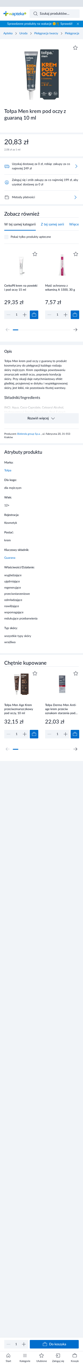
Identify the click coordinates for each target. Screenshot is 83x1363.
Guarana (9, 557)
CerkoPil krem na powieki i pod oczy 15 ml (20, 287)
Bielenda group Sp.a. (29, 434)
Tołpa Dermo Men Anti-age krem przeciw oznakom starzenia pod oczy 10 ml (60, 709)
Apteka (8, 33)
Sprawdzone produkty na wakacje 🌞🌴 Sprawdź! (40, 23)
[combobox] (55, 13)
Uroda (23, 33)
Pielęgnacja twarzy (46, 33)
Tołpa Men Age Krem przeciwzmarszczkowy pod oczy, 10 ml (18, 709)
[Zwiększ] (24, 1344)
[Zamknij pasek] (78, 24)
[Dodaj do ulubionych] (75, 47)
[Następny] (75, 329)
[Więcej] (75, 197)
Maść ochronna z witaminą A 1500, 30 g (60, 287)
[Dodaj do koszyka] (34, 314)
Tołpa (7, 470)
